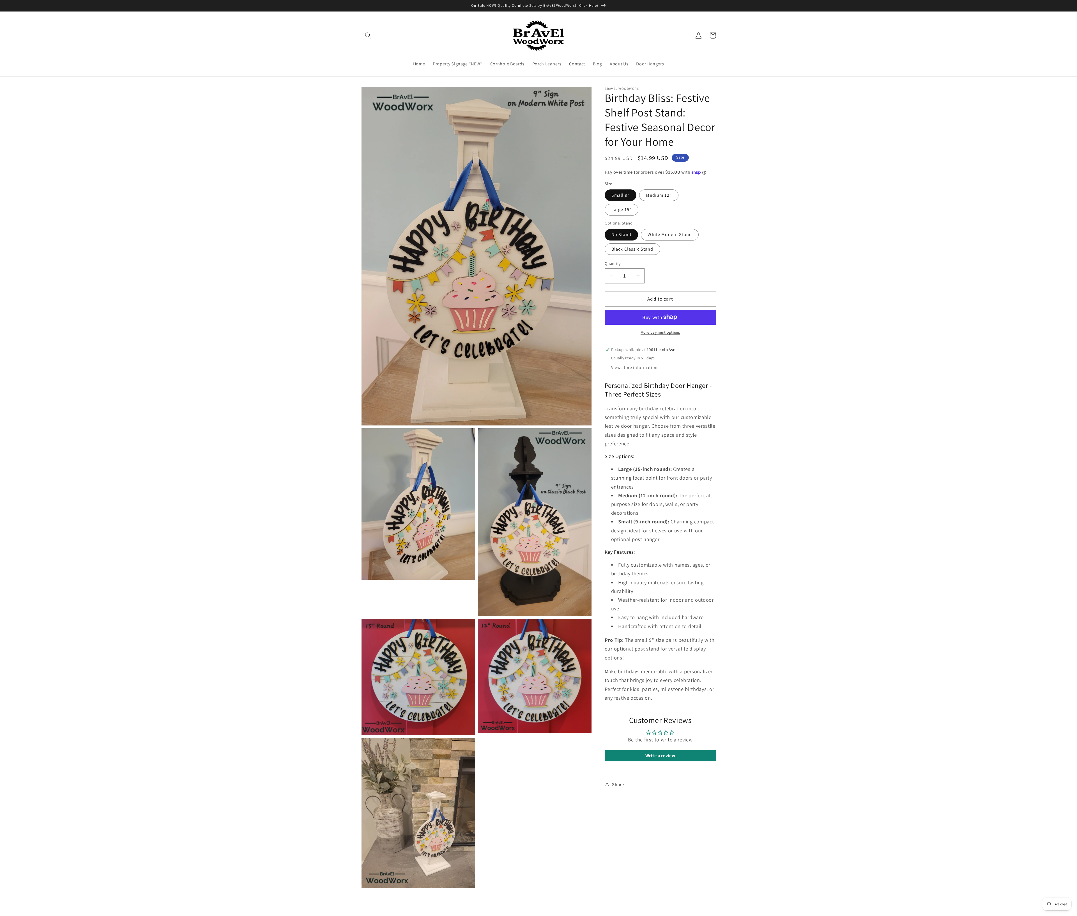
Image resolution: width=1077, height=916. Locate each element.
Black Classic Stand (632, 249)
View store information (634, 367)
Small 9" (620, 195)
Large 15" (621, 209)
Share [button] (618, 784)
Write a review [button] (660, 756)
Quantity (613, 263)
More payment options (660, 332)
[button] (368, 35)
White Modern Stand (670, 234)
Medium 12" (659, 195)
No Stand (621, 234)
